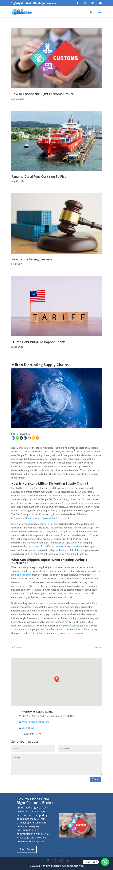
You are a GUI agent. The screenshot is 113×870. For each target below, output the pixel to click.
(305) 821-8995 (22, 3)
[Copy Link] (33, 438)
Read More (27, 849)
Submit (95, 779)
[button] (57, 679)
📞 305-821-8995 (27, 727)
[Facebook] (13, 438)
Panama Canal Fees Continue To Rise (38, 176)
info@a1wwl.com (67, 625)
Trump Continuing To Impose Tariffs (38, 342)
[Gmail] (29, 438)
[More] (37, 438)
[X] (21, 438)
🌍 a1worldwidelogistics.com (34, 721)
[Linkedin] (25, 438)
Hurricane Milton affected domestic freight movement (56, 546)
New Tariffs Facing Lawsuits (32, 259)
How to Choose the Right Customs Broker (42, 94)
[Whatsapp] (17, 438)
